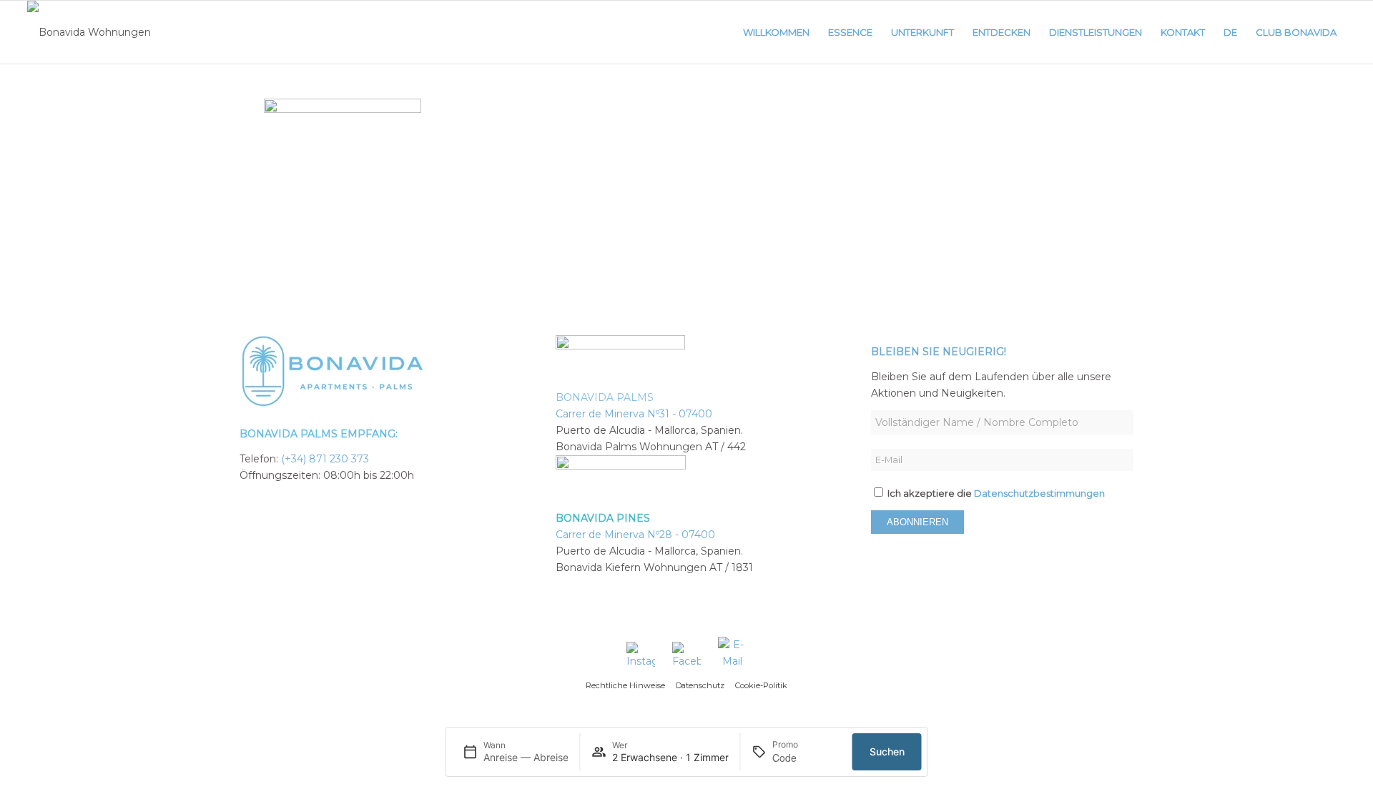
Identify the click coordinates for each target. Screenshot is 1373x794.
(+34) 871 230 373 (325, 458)
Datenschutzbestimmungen (1039, 493)
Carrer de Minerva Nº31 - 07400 (634, 413)
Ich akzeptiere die (995, 493)
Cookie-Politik (761, 685)
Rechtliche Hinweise (625, 685)
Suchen (887, 751)
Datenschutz (700, 685)
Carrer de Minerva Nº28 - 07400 (635, 534)
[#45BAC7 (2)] (89, 32)
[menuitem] (776, 32)
